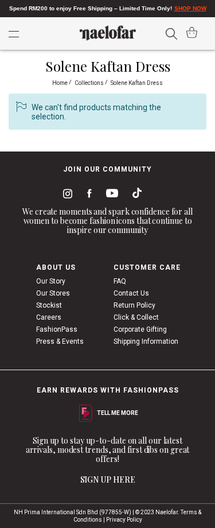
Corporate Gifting (140, 329)
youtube (110, 195)
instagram (65, 195)
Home (60, 83)
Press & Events (60, 341)
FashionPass (56, 329)
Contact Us (131, 293)
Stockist (49, 305)
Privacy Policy (124, 520)
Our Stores (53, 293)
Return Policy (134, 305)
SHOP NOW (190, 8)
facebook (87, 195)
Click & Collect (136, 317)
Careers (48, 317)
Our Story (50, 281)
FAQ (120, 281)
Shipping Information (146, 341)
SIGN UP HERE (107, 479)
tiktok (134, 195)
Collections (90, 83)
